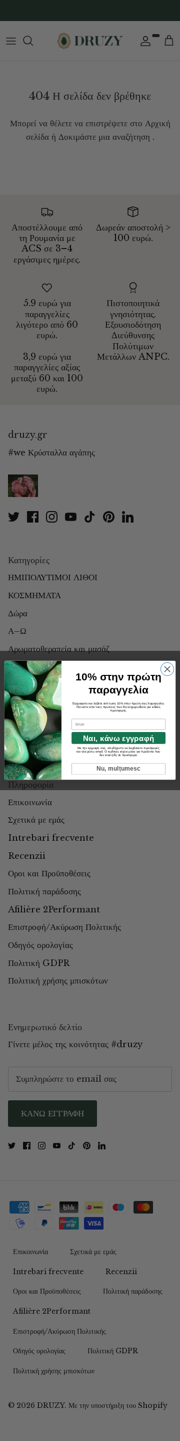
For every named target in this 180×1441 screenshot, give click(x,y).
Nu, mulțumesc (118, 769)
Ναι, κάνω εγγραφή (118, 738)
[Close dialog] (167, 669)
